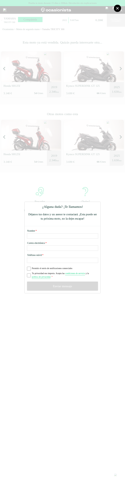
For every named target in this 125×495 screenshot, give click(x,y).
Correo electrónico (37, 243)
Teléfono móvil (35, 255)
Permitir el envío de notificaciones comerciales (52, 268)
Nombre (32, 230)
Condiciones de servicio (75, 273)
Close (117, 8)
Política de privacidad (41, 277)
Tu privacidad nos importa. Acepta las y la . (60, 275)
